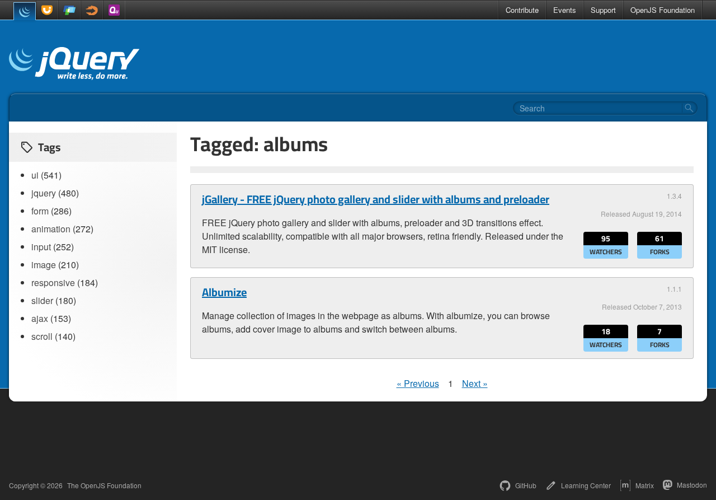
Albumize (224, 292)
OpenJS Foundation (662, 9)
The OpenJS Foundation (104, 485)
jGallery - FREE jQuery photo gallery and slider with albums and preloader (375, 199)
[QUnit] (114, 10)
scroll (42, 336)
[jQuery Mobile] (69, 10)
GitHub (525, 485)
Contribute (522, 9)
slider (42, 300)
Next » (475, 383)
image (43, 264)
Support (603, 9)
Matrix (644, 485)
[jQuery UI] (47, 10)
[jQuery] (24, 11)
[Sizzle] (92, 10)
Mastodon (692, 484)
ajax (39, 318)
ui (35, 175)
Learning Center (586, 485)
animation (50, 228)
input (41, 246)
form (40, 210)
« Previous (418, 383)
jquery (43, 192)
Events (564, 9)
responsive (53, 282)
